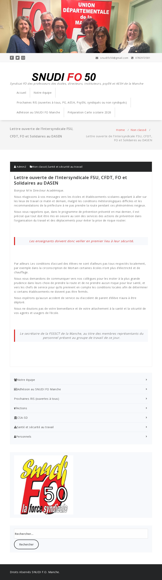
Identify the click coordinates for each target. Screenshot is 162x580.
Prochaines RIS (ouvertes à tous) (36, 399)
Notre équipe (43, 92)
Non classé (138, 130)
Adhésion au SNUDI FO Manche (38, 112)
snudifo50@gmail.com (114, 58)
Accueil (21, 92)
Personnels (23, 436)
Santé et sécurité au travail (65, 166)
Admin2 (21, 166)
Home (120, 130)
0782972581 (142, 58)
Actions (22, 408)
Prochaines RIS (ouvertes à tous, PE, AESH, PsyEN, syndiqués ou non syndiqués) (72, 102)
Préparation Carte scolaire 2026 (89, 112)
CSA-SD (22, 417)
